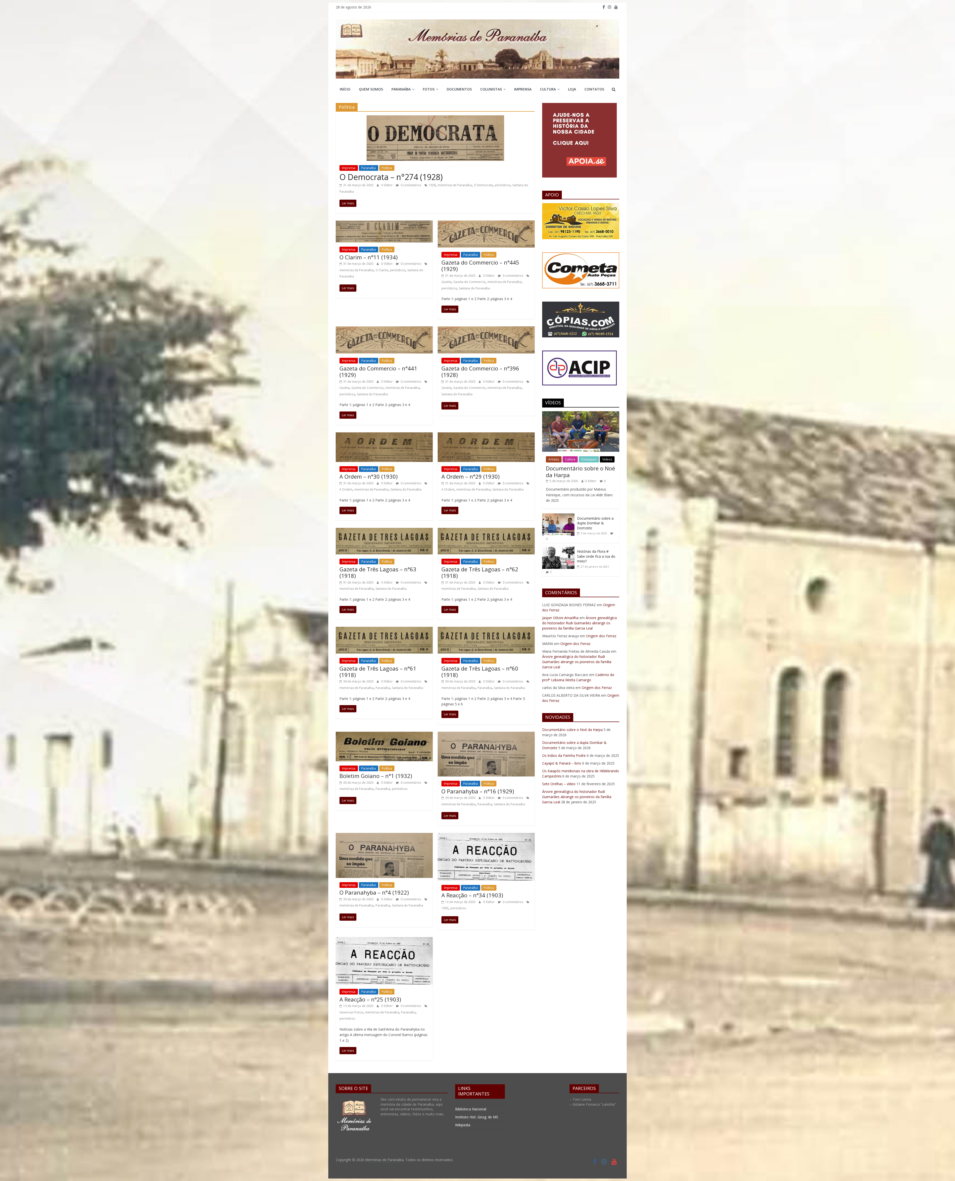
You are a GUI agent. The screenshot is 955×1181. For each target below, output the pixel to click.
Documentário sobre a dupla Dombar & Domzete (595, 523)
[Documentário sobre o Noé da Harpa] (580, 413)
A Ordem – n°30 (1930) (368, 476)
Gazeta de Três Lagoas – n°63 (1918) (377, 572)
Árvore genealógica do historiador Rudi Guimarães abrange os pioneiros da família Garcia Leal (579, 623)
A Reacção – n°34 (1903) (472, 895)
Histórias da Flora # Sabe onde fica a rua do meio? (596, 556)
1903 (444, 908)
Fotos (428, 89)
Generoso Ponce (351, 1012)
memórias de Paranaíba (455, 185)
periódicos (502, 185)
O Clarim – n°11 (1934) (368, 257)
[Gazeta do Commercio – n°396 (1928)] (486, 329)
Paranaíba (401, 89)
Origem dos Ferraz (601, 636)
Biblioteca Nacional (470, 1109)
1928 (432, 185)
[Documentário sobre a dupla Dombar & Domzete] (558, 516)
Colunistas (491, 89)
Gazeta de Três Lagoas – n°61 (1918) (377, 672)
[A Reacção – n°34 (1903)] (486, 836)
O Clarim (382, 270)
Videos (607, 459)
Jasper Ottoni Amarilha (560, 617)
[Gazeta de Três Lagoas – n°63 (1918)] (384, 531)
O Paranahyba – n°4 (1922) (374, 892)
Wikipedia (462, 1125)
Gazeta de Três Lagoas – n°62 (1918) (479, 572)
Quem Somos (371, 89)
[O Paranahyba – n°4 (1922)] (384, 836)
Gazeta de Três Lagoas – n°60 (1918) (479, 672)
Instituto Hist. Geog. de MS (476, 1117)
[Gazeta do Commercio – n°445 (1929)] (486, 223)
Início (345, 89)
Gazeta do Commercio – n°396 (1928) (480, 371)
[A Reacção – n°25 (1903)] (384, 940)
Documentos (459, 89)
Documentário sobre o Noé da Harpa (580, 471)
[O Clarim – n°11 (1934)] (384, 223)
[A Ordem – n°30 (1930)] (384, 435)
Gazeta (446, 282)
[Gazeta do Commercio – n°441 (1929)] (384, 329)
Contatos (594, 89)
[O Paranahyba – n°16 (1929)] (486, 734)
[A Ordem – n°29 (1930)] (486, 435)
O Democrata (483, 185)
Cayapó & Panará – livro (561, 763)
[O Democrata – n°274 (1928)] (435, 118)
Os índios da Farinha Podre (564, 755)
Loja (572, 89)
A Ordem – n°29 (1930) (470, 476)
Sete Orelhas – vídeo (558, 783)
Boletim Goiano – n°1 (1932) (375, 775)
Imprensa (522, 89)
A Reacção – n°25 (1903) (370, 999)
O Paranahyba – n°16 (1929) (477, 791)
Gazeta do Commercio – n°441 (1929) (378, 371)
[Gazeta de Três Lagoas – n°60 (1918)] (486, 630)
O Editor (387, 185)
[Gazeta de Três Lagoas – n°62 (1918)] (486, 531)
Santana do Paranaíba (474, 288)
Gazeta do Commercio (469, 282)
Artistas (553, 459)
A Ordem (345, 489)
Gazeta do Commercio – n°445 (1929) (480, 266)
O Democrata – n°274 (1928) (391, 177)
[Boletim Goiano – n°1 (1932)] (384, 734)
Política (387, 168)
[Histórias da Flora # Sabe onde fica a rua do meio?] (558, 549)
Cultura (548, 89)
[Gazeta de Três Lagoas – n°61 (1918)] (384, 630)
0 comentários (410, 185)
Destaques (588, 459)
